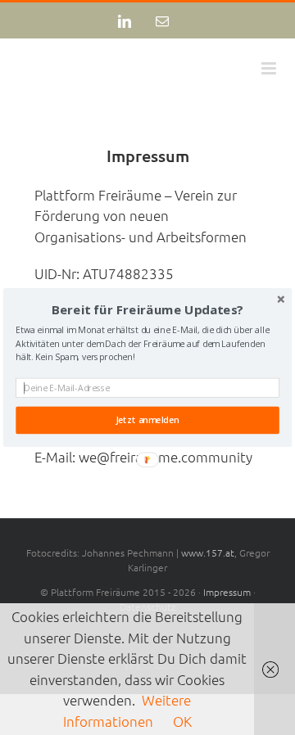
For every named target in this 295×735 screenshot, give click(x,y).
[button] (147, 310)
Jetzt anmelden (147, 420)
